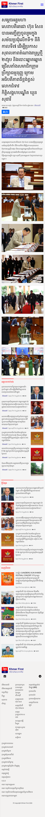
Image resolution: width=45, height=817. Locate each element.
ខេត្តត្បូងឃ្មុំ (5, 773)
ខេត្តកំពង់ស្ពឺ (5, 769)
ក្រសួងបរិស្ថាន (6, 751)
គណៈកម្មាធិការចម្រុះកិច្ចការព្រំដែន (13, 788)
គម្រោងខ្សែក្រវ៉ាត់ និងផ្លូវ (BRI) (34, 686)
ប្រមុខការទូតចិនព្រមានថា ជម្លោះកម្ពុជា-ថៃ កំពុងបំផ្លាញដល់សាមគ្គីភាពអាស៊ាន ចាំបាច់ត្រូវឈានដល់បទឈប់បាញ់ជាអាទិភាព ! (15, 404)
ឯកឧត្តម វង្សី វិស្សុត (19, 722)
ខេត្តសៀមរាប (6, 777)
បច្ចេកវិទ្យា (5, 692)
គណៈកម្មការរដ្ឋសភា (8, 784)
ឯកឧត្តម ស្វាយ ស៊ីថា (20, 728)
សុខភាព (4, 699)
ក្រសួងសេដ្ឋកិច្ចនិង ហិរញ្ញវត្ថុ (11, 765)
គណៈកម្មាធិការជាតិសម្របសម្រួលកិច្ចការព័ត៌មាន (17, 792)
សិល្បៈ (4, 703)
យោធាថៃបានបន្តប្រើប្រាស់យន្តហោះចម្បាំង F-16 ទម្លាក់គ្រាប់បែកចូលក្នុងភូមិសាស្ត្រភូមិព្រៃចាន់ (15, 451)
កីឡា (3, 696)
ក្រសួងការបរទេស (7, 743)
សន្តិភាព (18, 737)
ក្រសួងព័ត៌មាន (6, 758)
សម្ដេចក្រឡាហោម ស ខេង (20, 714)
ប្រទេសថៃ (32, 695)
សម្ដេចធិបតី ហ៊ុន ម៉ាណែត (19, 706)
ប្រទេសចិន (32, 691)
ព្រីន (6, 112)
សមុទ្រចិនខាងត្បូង (33, 703)
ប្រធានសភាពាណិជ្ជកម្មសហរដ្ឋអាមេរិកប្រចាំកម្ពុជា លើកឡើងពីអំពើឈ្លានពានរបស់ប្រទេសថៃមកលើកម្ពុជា (14, 389)
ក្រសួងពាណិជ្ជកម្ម (7, 762)
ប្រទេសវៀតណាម (34, 698)
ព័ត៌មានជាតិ (37, 105)
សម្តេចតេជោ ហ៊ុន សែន (19, 700)
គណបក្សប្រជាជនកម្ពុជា (9, 795)
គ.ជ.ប (4, 780)
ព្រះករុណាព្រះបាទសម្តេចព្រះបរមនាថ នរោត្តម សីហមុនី (19, 689)
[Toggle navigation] (41, 5)
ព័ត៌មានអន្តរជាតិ (7, 688)
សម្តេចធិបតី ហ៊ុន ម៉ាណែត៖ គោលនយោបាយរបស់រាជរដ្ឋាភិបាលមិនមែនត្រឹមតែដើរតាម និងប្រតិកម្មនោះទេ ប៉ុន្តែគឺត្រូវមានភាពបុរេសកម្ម (30, 611)
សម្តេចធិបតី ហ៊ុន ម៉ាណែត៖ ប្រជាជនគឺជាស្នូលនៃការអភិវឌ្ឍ (29, 645)
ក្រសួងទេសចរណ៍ (7, 747)
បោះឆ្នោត (18, 733)
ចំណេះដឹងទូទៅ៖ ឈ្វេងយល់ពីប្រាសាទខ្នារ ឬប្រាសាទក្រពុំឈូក (15, 464)
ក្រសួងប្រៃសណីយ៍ (8, 754)
